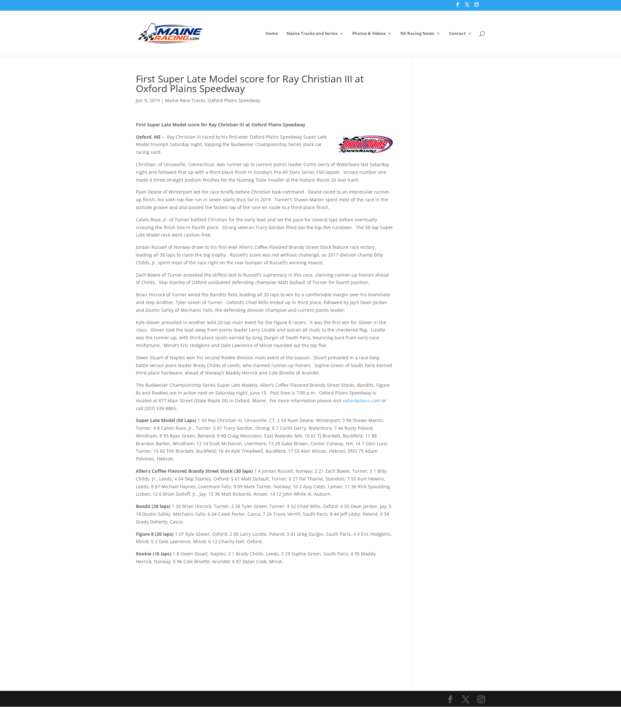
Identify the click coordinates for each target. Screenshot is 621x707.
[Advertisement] (264, 610)
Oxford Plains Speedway (234, 100)
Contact (457, 33)
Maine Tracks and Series (312, 33)
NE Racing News (417, 33)
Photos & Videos (369, 33)
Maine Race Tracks (185, 100)
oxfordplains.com (361, 400)
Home (272, 33)
